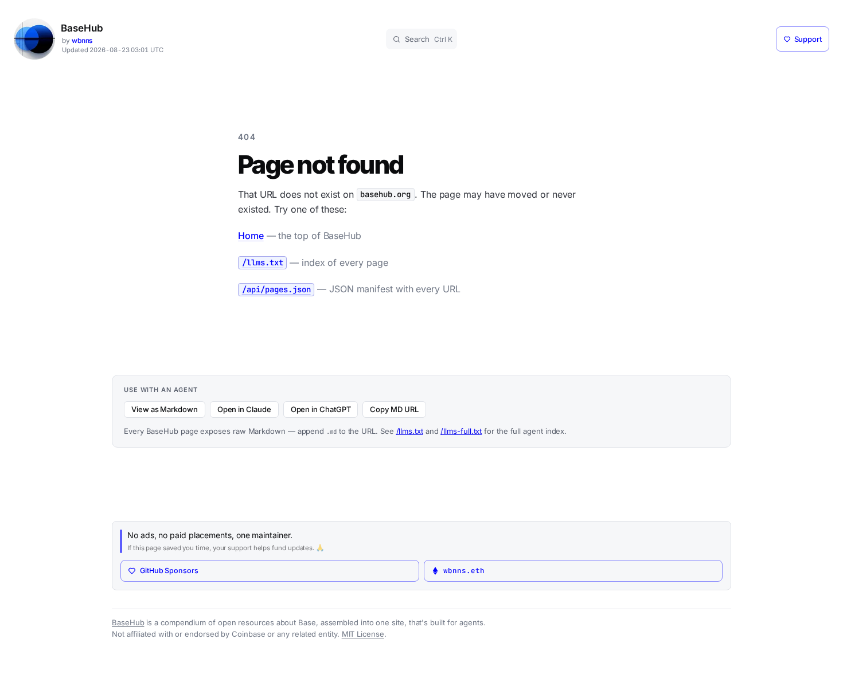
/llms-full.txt (461, 431)
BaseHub (82, 28)
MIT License (363, 633)
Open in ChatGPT (321, 409)
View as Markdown (164, 409)
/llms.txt (409, 431)
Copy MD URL (394, 409)
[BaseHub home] (34, 39)
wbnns (82, 40)
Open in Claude (244, 409)
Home (251, 235)
